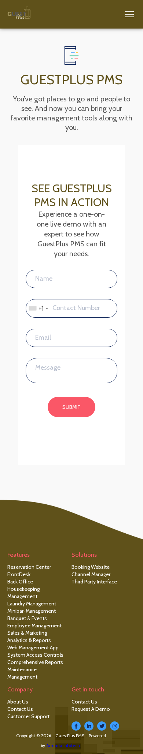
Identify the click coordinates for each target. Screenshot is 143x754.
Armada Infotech (63, 745)
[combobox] (38, 308)
